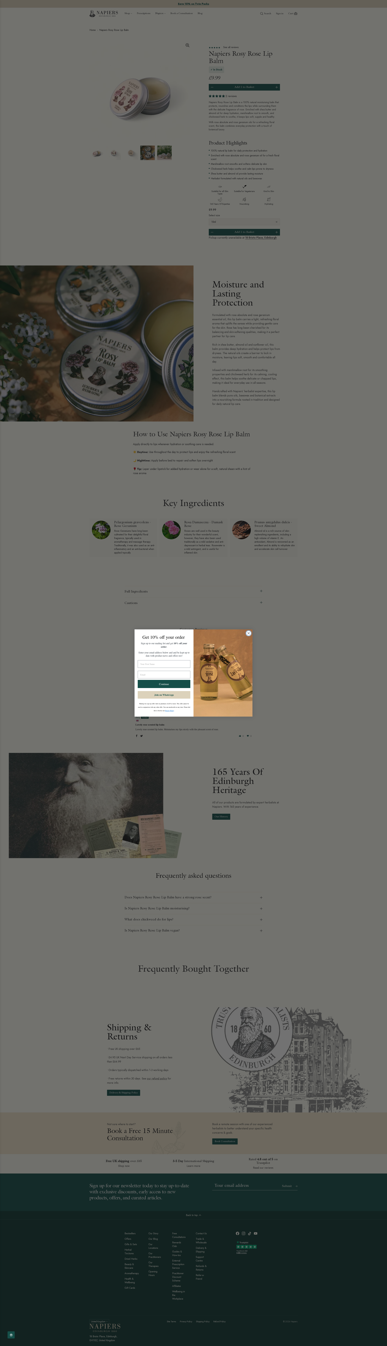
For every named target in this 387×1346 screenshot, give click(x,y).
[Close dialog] (248, 633)
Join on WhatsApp (164, 695)
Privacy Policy (169, 711)
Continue (164, 684)
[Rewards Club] (11, 1334)
